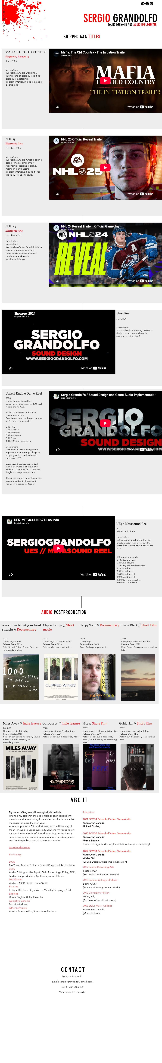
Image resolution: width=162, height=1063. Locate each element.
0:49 (119, 565)
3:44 (119, 574)
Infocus (111, 955)
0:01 (119, 557)
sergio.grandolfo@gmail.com (76, 981)
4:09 (119, 576)
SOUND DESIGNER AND (132, 25)
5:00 (119, 582)
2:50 (119, 571)
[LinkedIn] (143, 3)
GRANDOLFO (119, 18)
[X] (147, 3)
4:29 (119, 579)
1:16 (119, 568)
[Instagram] (151, 3)
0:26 (119, 562)
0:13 (119, 559)
